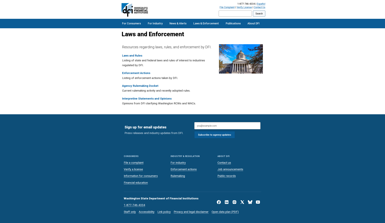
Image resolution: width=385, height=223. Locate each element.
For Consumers (131, 23)
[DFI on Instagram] (234, 202)
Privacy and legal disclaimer (191, 212)
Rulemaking (178, 176)
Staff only (130, 212)
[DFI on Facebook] (219, 202)
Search (259, 13)
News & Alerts (177, 23)
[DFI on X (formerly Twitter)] (242, 202)
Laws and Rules (132, 55)
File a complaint (133, 162)
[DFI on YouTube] (258, 202)
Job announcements (230, 169)
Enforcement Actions (136, 73)
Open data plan (221, 212)
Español (261, 3)
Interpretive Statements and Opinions (147, 98)
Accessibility (146, 212)
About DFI (254, 23)
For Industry (155, 23)
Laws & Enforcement (206, 23)
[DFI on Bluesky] (250, 202)
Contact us (224, 162)
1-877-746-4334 (134, 205)
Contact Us (259, 7)
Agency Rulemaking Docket (140, 86)
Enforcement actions (184, 169)
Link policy (164, 212)
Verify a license (133, 169)
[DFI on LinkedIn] (226, 202)
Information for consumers (141, 176)
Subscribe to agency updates (214, 134)
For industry (178, 162)
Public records (226, 176)
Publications (233, 23)
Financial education (136, 182)
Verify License (244, 7)
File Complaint (227, 7)
